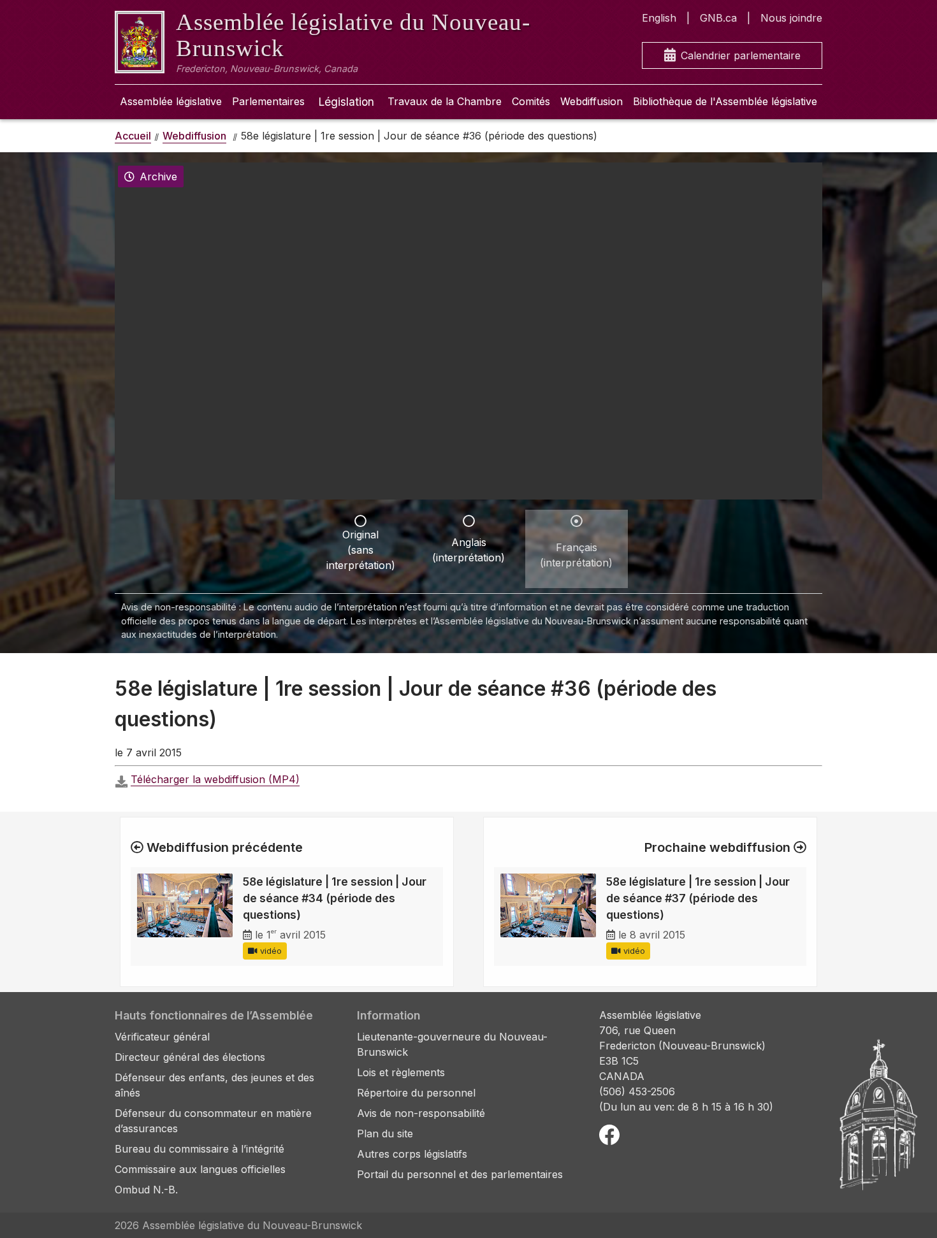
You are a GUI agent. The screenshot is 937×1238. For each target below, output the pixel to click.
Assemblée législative (171, 101)
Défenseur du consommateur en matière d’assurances (213, 1121)
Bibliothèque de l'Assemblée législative (725, 101)
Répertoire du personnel (416, 1092)
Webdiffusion (591, 101)
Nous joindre (791, 17)
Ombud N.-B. (146, 1189)
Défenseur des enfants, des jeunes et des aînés (214, 1085)
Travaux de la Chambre (445, 101)
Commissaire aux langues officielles (200, 1169)
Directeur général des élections (190, 1057)
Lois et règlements (401, 1072)
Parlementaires (268, 101)
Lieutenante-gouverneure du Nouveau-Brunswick (452, 1044)
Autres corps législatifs (412, 1154)
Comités (531, 101)
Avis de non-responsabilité (421, 1113)
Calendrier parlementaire (741, 55)
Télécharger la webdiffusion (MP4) (215, 779)
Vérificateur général (162, 1036)
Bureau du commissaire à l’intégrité (199, 1148)
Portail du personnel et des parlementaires (460, 1174)
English (659, 17)
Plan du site (385, 1133)
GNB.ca (718, 17)
